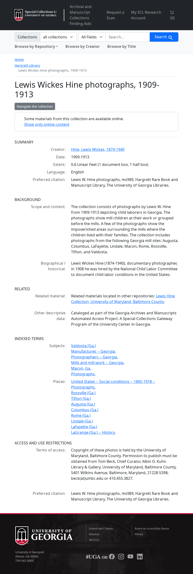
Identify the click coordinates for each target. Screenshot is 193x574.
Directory (94, 534)
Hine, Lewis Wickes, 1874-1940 (98, 149)
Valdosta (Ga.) (83, 345)
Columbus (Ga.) (84, 409)
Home (19, 59)
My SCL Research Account (146, 15)
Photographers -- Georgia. (94, 357)
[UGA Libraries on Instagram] (121, 556)
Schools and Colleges (101, 528)
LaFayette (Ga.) (84, 426)
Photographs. (83, 374)
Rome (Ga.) (81, 415)
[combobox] (128, 37)
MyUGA (94, 539)
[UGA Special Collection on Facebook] (112, 556)
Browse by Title (121, 46)
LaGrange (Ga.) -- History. (93, 432)
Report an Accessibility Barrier (152, 528)
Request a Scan (115, 15)
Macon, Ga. (81, 368)
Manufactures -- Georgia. (93, 351)
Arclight (35, 15)
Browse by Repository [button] (35, 46)
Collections (27, 37)
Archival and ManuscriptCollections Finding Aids (81, 15)
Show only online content (46, 124)
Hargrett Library (27, 65)
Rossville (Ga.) (83, 392)
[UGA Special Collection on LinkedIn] (140, 556)
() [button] (172, 17)
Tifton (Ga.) (81, 398)
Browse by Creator (82, 46)
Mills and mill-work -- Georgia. (97, 362)
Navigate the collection (35, 106)
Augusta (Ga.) (83, 404)
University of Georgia (47, 535)
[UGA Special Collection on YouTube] (131, 556)
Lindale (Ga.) (82, 421)
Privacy (139, 534)
